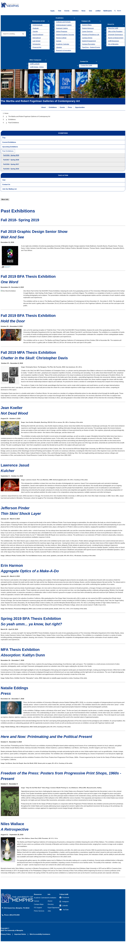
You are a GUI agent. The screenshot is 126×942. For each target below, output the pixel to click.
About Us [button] (110, 24)
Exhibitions (53, 107)
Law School (36, 41)
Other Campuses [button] (35, 60)
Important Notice (20, 934)
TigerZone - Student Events (91, 47)
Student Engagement (89, 41)
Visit (59, 11)
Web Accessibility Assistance (40, 934)
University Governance (115, 34)
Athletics (75, 11)
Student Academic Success (65, 34)
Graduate (36, 28)
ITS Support (38, 907)
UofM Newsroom (113, 41)
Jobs (49, 911)
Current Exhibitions (9, 142)
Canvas (58, 41)
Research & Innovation (63, 50)
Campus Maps (38, 904)
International (37, 38)
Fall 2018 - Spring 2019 (11, 155)
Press (70, 107)
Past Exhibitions (7, 151)
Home (6, 113)
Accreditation (52, 897)
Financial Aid (37, 47)
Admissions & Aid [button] (38, 21)
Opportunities (80, 107)
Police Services (39, 911)
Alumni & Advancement (115, 38)
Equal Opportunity (53, 907)
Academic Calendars (41, 897)
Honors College (61, 38)
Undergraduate (37, 25)
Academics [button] (59, 18)
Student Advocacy (88, 28)
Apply (52, 11)
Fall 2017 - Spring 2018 (11, 160)
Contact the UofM (86, 65)
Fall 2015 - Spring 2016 (11, 169)
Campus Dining (87, 38)
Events (66, 11)
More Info (4, 199)
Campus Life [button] (86, 21)
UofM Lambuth (34, 64)
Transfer (35, 31)
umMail (97, 11)
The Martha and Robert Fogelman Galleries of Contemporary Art (29, 116)
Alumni (50, 901)
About (43, 107)
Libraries (59, 47)
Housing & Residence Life (90, 34)
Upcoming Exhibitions (10, 147)
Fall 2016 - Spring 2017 (11, 164)
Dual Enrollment (38, 34)
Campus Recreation (88, 44)
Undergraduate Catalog (63, 25)
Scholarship (36, 44)
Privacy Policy (6, 934)
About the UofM (113, 28)
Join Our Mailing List (9, 189)
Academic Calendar (62, 44)
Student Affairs (87, 25)
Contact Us (6, 184)
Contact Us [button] (84, 61)
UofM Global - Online (37, 67)
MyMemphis (107, 11)
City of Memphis (113, 44)
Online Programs (61, 31)
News (83, 11)
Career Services (87, 31)
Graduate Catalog (62, 28)
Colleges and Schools (63, 22)
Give (90, 11)
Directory (51, 904)
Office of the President (115, 31)
